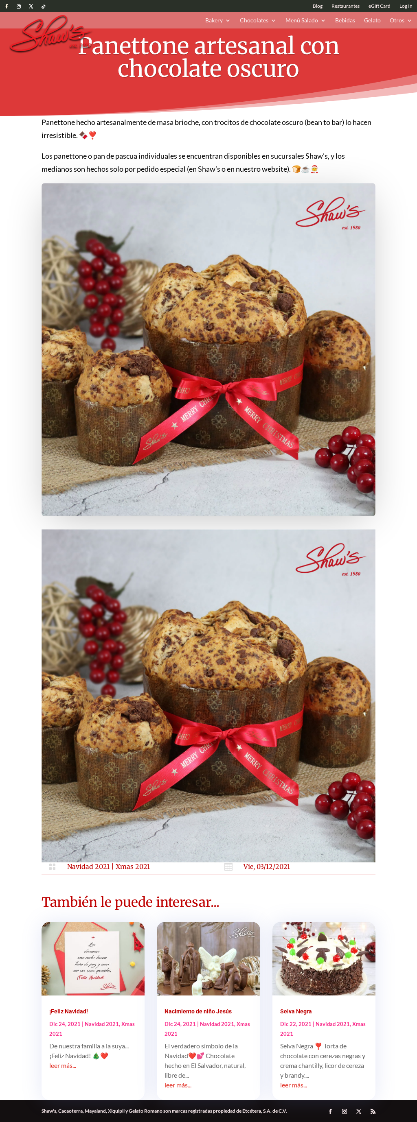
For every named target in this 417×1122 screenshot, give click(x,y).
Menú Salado (301, 20)
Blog (318, 6)
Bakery (214, 20)
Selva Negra (296, 1011)
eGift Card (380, 6)
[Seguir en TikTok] (43, 6)
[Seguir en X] (31, 6)
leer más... (62, 1065)
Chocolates (254, 20)
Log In (406, 6)
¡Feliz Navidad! (68, 1011)
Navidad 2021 (88, 866)
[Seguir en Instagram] (19, 6)
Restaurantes (345, 6)
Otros (397, 20)
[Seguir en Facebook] (6, 6)
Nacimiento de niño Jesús (198, 1011)
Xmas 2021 (133, 866)
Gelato (372, 20)
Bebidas (345, 20)
